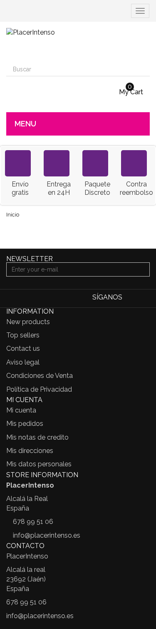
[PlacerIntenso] (78, 42)
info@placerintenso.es (46, 535)
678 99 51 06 (33, 522)
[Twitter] (144, 298)
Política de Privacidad (39, 389)
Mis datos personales (39, 464)
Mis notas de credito (37, 437)
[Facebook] (131, 298)
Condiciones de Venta (39, 376)
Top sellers (23, 335)
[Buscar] (143, 69)
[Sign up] (142, 269)
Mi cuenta (21, 410)
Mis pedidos (24, 424)
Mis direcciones (29, 451)
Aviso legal (23, 362)
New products (28, 322)
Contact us (23, 348)
